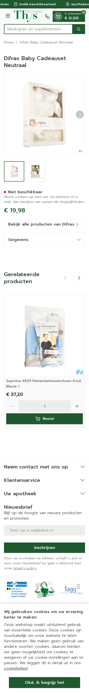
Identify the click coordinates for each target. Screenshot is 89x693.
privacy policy (24, 568)
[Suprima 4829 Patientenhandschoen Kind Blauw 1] (44, 335)
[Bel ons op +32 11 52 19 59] (47, 16)
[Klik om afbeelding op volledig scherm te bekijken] (44, 114)
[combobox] (38, 29)
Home (9, 42)
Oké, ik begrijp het (44, 683)
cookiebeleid (16, 668)
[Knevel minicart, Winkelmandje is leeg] (58, 16)
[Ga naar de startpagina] (28, 16)
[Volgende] (80, 114)
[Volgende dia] (79, 278)
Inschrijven (44, 548)
